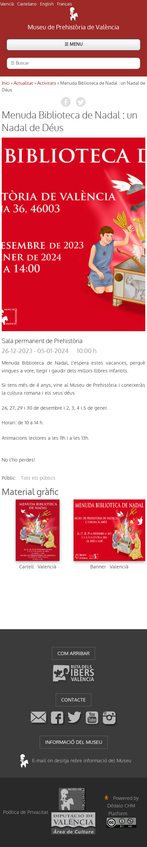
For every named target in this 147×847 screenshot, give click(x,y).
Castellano (27, 4)
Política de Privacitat (25, 812)
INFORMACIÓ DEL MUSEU (73, 742)
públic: (9, 478)
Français (64, 4)
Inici (6, 83)
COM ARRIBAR (73, 653)
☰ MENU (74, 44)
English (47, 4)
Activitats (46, 83)
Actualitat (23, 83)
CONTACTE (73, 699)
